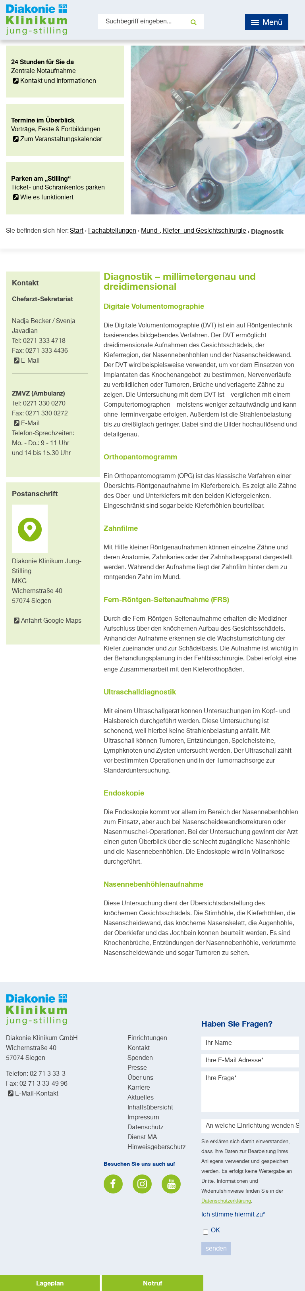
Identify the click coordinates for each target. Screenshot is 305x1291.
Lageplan (50, 1283)
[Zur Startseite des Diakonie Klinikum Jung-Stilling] (36, 20)
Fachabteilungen (112, 231)
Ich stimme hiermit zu (233, 1215)
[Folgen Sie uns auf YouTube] (171, 1183)
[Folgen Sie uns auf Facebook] (113, 1183)
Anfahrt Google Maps (51, 621)
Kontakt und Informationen (58, 81)
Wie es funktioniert (46, 198)
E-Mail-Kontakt (36, 1094)
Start (76, 231)
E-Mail (30, 361)
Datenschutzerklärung (226, 1201)
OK (214, 1231)
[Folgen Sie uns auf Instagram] (142, 1183)
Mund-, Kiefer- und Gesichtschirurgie (193, 231)
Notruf (152, 1283)
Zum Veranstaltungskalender (61, 139)
